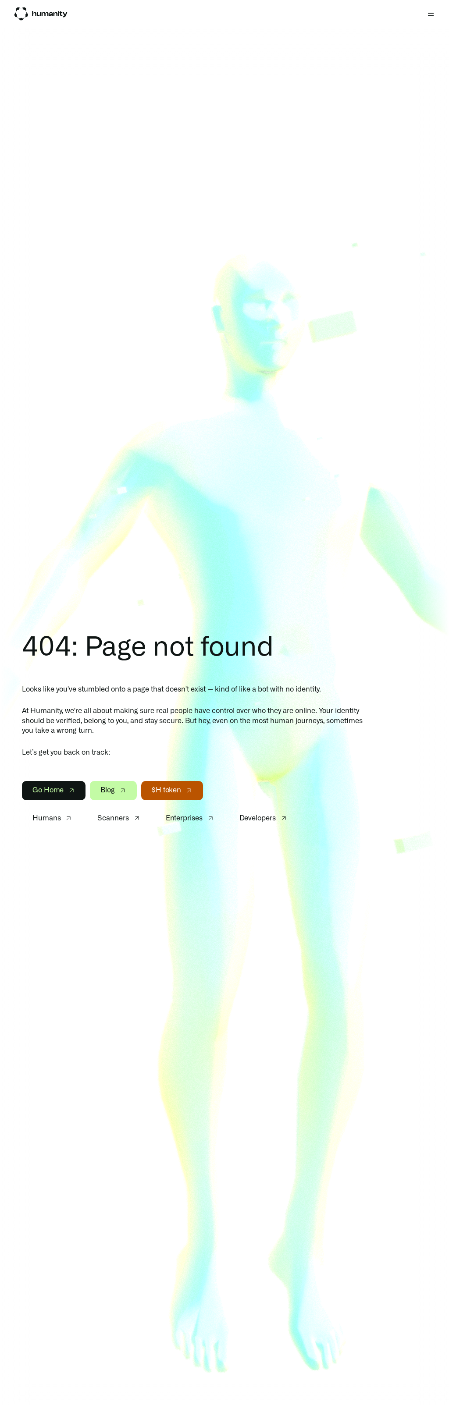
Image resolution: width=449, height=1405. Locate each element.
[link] (40, 14)
